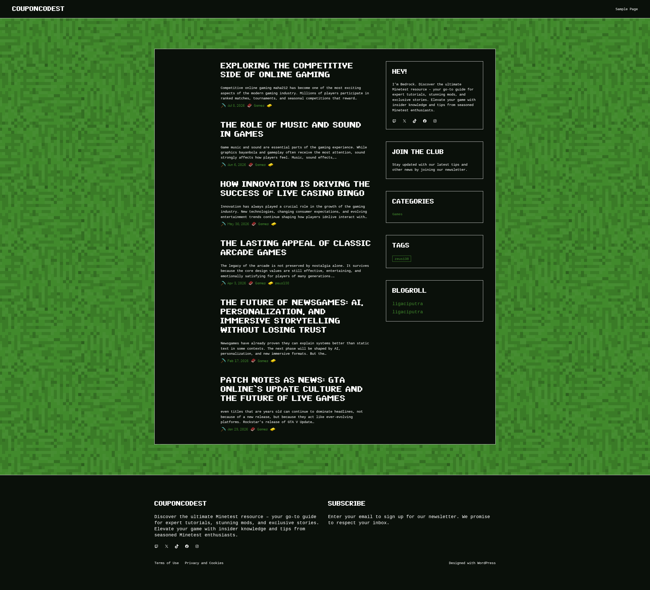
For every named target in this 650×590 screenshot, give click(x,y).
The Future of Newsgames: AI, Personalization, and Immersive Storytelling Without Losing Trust (292, 316)
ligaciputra (407, 303)
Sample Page (626, 9)
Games (259, 105)
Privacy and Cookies (204, 563)
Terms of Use (166, 563)
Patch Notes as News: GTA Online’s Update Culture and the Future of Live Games (292, 389)
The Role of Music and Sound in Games (291, 129)
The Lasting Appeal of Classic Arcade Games (296, 248)
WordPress (486, 563)
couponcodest (38, 8)
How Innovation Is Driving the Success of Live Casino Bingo (295, 188)
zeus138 (282, 283)
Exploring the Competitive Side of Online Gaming (287, 70)
